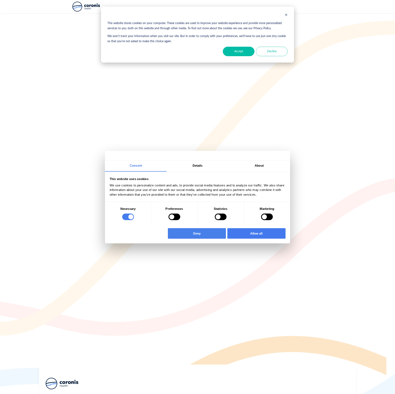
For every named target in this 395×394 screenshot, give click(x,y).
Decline (271, 51)
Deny (197, 233)
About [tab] (259, 165)
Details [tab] (198, 165)
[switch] (174, 217)
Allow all (256, 233)
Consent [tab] (136, 165)
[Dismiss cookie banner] (286, 15)
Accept (238, 51)
